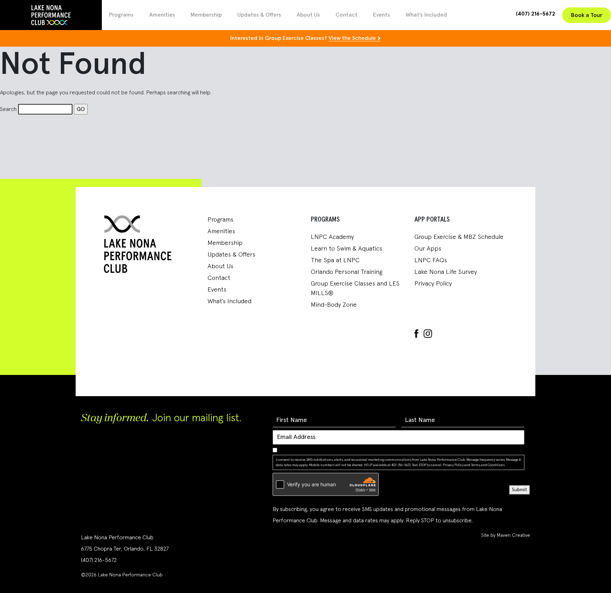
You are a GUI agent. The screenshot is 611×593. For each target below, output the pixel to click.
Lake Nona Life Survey (445, 272)
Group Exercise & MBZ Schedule (459, 237)
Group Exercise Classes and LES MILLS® (355, 288)
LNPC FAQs (430, 260)
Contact (346, 15)
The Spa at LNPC (335, 260)
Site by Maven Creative (505, 535)
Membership (206, 15)
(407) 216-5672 (535, 14)
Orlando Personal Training (346, 272)
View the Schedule (352, 38)
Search (8, 109)
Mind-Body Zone (334, 305)
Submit (519, 489)
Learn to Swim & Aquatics (346, 249)
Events (381, 15)
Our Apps (427, 249)
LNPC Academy (332, 237)
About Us (308, 15)
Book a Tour (586, 15)
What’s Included (426, 15)
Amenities (162, 15)
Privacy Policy (433, 284)
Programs (121, 15)
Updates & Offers (259, 15)
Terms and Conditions (488, 465)
